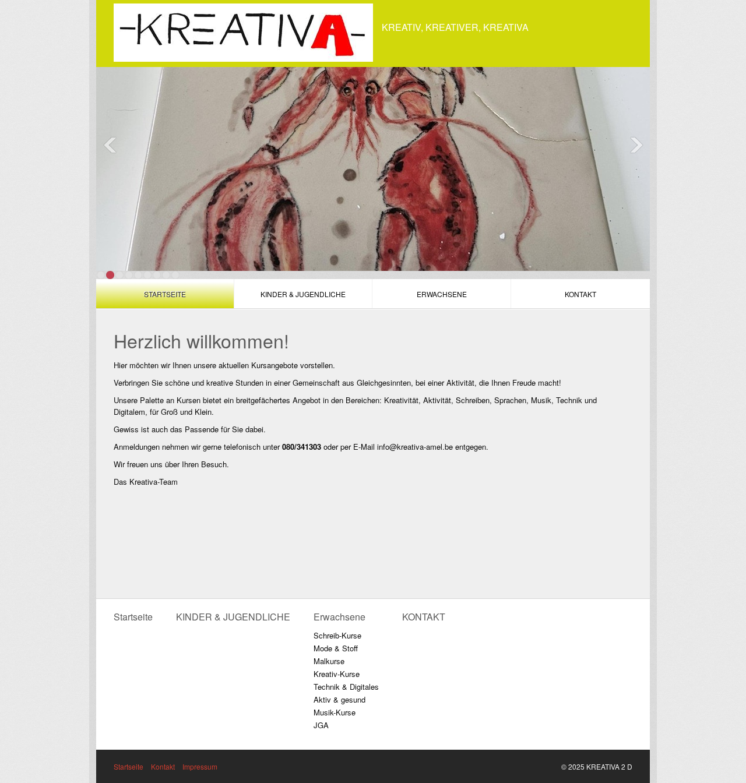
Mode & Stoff (336, 648)
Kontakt (163, 766)
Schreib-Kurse (337, 635)
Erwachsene (442, 294)
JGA (321, 725)
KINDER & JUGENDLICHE (303, 294)
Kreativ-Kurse (337, 673)
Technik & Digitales (346, 686)
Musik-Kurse (335, 712)
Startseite (165, 294)
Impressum (199, 766)
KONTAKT (580, 294)
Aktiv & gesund (339, 699)
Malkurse (329, 660)
